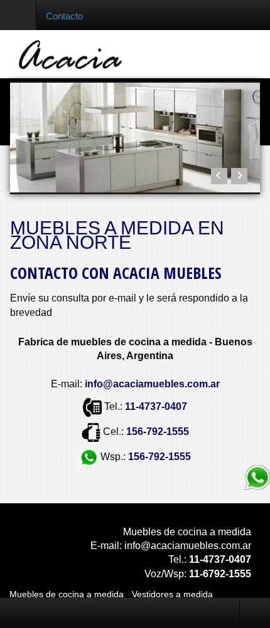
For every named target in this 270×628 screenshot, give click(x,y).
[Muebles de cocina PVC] (135, 137)
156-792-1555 (157, 431)
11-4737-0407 (156, 406)
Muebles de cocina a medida (66, 594)
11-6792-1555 (220, 573)
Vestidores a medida (172, 594)
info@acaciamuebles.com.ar (187, 545)
